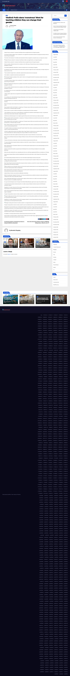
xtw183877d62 (66, 579)
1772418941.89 (45, 486)
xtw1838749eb (66, 541)
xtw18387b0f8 (61, 612)
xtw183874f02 (66, 546)
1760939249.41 (55, 330)
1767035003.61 (50, 409)
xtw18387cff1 (56, 634)
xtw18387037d (61, 495)
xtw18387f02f (51, 660)
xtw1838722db (46, 515)
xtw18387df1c (56, 647)
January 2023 (55, 158)
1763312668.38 (55, 361)
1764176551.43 (50, 372)
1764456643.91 (40, 376)
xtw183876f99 (66, 568)
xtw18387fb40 (66, 669)
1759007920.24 (65, 317)
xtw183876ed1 (51, 568)
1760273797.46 (60, 321)
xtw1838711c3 (51, 506)
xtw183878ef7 (56, 592)
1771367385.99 (40, 469)
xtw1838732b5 (51, 524)
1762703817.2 (40, 354)
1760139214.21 (65, 319)
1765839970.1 (50, 394)
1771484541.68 (40, 471)
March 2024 (55, 123)
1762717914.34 (45, 354)
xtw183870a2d (41, 502)
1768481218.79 (40, 429)
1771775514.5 (45, 475)
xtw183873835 (51, 528)
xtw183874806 (41, 541)
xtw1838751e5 (66, 548)
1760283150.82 (65, 321)
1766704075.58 (50, 405)
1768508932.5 (45, 429)
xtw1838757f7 (61, 552)
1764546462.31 (61, 376)
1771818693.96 (55, 475)
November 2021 (56, 194)
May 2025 (55, 92)
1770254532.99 (60, 451)
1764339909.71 (50, 374)
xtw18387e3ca (56, 649)
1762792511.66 (55, 354)
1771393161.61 (45, 469)
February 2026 (55, 69)
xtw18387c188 (66, 623)
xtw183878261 (66, 581)
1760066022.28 (55, 319)
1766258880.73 (65, 398)
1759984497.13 (40, 319)
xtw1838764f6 (56, 561)
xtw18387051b (46, 497)
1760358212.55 (50, 323)
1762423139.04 (51, 350)
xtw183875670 (51, 552)
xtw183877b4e (56, 579)
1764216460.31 (60, 372)
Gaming (54, 257)
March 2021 (55, 214)
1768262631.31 (60, 425)
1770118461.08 (40, 451)
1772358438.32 (60, 484)
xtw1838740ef (66, 535)
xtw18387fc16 (56, 671)
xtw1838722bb (66, 513)
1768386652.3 (51, 427)
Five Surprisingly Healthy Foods (59, 47)
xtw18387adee (46, 612)
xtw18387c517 (46, 627)
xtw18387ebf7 (61, 656)
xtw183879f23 (61, 601)
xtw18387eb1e (46, 656)
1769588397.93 (61, 442)
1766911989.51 (60, 407)
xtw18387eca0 (46, 658)
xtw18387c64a (56, 627)
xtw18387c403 (61, 625)
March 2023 (55, 153)
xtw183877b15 (51, 579)
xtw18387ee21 (61, 658)
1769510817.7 (51, 442)
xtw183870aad (51, 502)
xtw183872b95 (66, 519)
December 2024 (56, 105)
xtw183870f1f (46, 504)
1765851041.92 (55, 394)
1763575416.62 (40, 365)
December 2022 (56, 161)
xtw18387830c (51, 583)
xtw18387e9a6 (51, 654)
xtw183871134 (41, 506)
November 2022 (56, 163)
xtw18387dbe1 (51, 645)
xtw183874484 (66, 537)
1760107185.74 (60, 319)
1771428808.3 (50, 469)
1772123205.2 (66, 480)
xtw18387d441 (42, 638)
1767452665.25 (40, 416)
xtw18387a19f (41, 603)
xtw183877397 (56, 572)
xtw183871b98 (61, 508)
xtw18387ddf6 (46, 647)
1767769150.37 (65, 418)
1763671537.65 (60, 365)
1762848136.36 (65, 354)
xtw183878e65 (46, 592)
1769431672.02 (65, 440)
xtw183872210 (61, 513)
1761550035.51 (45, 339)
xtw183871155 (46, 506)
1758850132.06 (55, 317)
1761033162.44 (45, 332)
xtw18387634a (61, 559)
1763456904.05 (50, 363)
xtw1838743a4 (51, 537)
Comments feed (56, 282)
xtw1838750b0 (46, 548)
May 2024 (55, 120)
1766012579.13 (50, 396)
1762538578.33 (40, 352)
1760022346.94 (45, 319)
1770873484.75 (60, 460)
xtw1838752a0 (46, 550)
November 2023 (56, 133)
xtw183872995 (41, 519)
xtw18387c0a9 (56, 623)
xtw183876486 (41, 561)
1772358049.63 (55, 484)
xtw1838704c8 (41, 497)
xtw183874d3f (46, 546)
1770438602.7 (60, 453)
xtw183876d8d (46, 568)
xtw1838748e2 (56, 541)
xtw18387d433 (66, 636)
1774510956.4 (61, 493)
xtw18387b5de (61, 616)
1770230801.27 (55, 451)
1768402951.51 (55, 427)
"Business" (55, 244)
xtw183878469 (56, 583)
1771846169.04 (65, 475)
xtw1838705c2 (56, 497)
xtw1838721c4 (56, 513)
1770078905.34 (65, 449)
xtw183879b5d (51, 601)
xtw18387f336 (42, 665)
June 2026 (55, 59)
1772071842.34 (55, 480)
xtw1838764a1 (46, 561)
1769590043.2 (66, 442)
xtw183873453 (41, 526)
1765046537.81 (60, 383)
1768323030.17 (40, 427)
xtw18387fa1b (47, 669)
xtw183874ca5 (42, 546)
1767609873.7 (66, 416)
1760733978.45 (55, 328)
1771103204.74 (45, 464)
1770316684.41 (40, 453)
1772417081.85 (40, 486)
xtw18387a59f (56, 605)
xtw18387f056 (56, 660)
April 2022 (55, 181)
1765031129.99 (55, 383)
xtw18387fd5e (66, 671)
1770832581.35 (50, 460)
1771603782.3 (40, 473)
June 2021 (55, 206)
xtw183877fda (56, 581)
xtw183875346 (56, 550)
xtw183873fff (56, 535)
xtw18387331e (61, 524)
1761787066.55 (55, 341)
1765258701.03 (65, 385)
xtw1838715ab (41, 508)
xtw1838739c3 (51, 530)
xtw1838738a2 (61, 528)
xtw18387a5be (61, 605)
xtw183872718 (51, 517)
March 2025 (55, 97)
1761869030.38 (40, 343)
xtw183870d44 (61, 502)
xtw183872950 (66, 517)
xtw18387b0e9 (56, 612)
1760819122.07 (65, 328)
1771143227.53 (55, 464)
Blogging (55, 249)
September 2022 (56, 168)
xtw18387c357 (51, 625)
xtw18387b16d (46, 614)
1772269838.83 (40, 484)
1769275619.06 (65, 438)
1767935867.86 (60, 420)
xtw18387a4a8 (41, 605)
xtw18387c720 (66, 627)
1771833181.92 (60, 475)
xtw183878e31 (42, 592)
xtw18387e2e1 (51, 649)
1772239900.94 (61, 482)
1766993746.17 (45, 409)
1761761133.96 (50, 341)
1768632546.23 (65, 429)
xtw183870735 (66, 497)
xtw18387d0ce (66, 634)
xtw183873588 (56, 526)
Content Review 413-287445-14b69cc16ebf (42, 298)
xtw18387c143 (61, 623)
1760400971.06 (55, 323)
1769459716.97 (40, 442)
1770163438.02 (50, 451)
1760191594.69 (45, 321)
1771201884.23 (65, 464)
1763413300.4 (45, 363)
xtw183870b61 (56, 502)
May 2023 (55, 148)
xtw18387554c (46, 552)
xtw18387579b (56, 552)
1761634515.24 (60, 339)
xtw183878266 (41, 583)
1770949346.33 (45, 462)
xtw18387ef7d (42, 660)
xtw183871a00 (56, 508)
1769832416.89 (50, 447)
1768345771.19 (46, 427)
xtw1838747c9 (66, 539)
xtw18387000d (41, 495)
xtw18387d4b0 (46, 638)
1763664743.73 (55, 365)
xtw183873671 (66, 526)
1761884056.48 (45, 343)
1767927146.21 (55, 420)
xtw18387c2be (46, 625)
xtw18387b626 (66, 616)
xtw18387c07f (51, 623)
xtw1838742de (46, 537)
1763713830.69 (65, 365)
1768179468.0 (45, 425)
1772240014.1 (66, 482)
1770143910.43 (45, 451)
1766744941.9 (61, 405)
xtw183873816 (46, 528)
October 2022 (55, 166)
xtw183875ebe (51, 557)
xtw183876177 (46, 559)
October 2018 (55, 229)
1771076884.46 (40, 464)
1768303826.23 (65, 425)
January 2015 (55, 237)
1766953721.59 (65, 407)
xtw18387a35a (51, 603)
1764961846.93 (45, 383)
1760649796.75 (45, 328)
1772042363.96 (50, 480)
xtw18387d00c (61, 634)
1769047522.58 (55, 436)
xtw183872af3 (56, 519)
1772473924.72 (55, 486)
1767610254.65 (40, 418)
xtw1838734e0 (51, 526)
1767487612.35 (45, 416)
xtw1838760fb (66, 557)
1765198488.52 (55, 385)
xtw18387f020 (47, 660)
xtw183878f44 (61, 592)
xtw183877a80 (41, 579)
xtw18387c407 (66, 625)
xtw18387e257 (46, 649)
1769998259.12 (50, 449)
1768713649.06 (50, 431)
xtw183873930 (41, 530)
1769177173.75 (45, 438)
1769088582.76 (60, 436)
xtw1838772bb (41, 572)
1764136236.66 (45, 372)
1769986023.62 (45, 449)
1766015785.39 (55, 396)
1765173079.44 (50, 385)
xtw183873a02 (61, 530)
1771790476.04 (50, 475)
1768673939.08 (45, 431)
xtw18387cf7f (42, 634)
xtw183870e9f (42, 504)
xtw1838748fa (61, 541)
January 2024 (55, 128)
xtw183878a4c (41, 590)
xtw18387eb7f (51, 656)
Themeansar (18, 494)
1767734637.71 (60, 418)
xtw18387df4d (61, 647)
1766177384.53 (50, 398)
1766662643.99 (45, 405)
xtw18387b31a (66, 614)
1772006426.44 (40, 480)
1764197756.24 (55, 372)
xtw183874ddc (56, 546)
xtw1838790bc (56, 594)
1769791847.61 (40, 447)
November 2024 (56, 107)
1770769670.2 (66, 458)
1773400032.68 (40, 491)
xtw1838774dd (66, 572)
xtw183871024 (56, 504)
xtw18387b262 (56, 614)
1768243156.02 (55, 425)
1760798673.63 (60, 328)
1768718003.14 (55, 431)
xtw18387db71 (41, 645)
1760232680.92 (55, 321)
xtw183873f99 (51, 535)
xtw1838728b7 (56, 517)
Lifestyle (54, 259)
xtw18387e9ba (56, 654)
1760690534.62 (50, 328)
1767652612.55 (45, 418)
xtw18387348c (46, 526)
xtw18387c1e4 (41, 625)
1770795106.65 (40, 460)
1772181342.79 (50, 482)
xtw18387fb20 (61, 669)
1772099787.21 (61, 480)
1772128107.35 (40, 482)
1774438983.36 (56, 493)
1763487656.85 (55, 363)
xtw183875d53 (46, 557)
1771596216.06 (65, 471)
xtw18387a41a (61, 603)
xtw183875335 (51, 550)
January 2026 (55, 72)
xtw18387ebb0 (56, 656)
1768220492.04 (50, 425)
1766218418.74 (60, 398)
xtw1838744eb (41, 539)
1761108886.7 (55, 332)
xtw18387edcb (56, 658)
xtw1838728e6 (61, 517)
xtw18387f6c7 (66, 665)
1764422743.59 (65, 374)
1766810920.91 (40, 407)
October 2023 (55, 135)
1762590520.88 (50, 352)
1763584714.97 (45, 365)
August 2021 (55, 201)
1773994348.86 (65, 491)
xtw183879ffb (66, 601)
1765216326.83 (60, 385)
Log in (54, 277)
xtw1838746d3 (56, 539)
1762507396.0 (66, 350)
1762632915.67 (60, 352)
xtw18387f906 (66, 667)
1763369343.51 (65, 361)
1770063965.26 (60, 449)
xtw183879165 (66, 594)
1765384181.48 (60, 387)
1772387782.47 (65, 484)
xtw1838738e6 (66, 528)
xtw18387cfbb (51, 634)
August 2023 (55, 140)
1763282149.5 (50, 361)
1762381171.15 (46, 350)
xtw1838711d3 (56, 506)
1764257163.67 (65, 372)
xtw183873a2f (66, 530)
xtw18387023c (46, 495)
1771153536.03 (60, 464)
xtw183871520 (66, 506)
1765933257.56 (40, 396)
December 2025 (56, 74)
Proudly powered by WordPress (6, 494)
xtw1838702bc (51, 495)
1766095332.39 (65, 396)
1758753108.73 (50, 317)
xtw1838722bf (41, 515)
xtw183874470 (61, 537)
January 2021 (55, 219)
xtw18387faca (56, 669)
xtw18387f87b (51, 667)
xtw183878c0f (56, 590)
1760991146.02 (65, 330)
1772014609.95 (45, 480)
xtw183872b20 (61, 519)
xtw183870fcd (51, 504)
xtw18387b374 (51, 616)
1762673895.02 (65, 352)
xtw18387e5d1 (61, 649)
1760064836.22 (50, 319)
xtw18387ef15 (66, 658)
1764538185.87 (55, 376)
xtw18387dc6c (56, 645)
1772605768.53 (65, 486)
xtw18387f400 (51, 665)
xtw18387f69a (56, 665)
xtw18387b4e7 (56, 616)
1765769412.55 (40, 394)
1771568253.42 (60, 471)
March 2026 (55, 67)
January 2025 (55, 102)
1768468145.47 (65, 427)
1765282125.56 (40, 387)
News (6, 15)
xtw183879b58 (46, 601)
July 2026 (55, 57)
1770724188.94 (56, 458)
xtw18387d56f (61, 638)
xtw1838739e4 (56, 530)
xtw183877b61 (61, 579)
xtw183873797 (41, 528)
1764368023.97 (55, 374)
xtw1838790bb (51, 594)
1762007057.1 (66, 343)
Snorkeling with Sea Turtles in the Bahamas (9, 299)
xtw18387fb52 (42, 671)
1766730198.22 (56, 405)
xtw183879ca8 (56, 601)
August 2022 (55, 171)
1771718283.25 (60, 473)
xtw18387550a (66, 550)
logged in (9, 254)
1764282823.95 (40, 374)
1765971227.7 (45, 396)
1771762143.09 (40, 475)
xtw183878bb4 (46, 590)
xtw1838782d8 (46, 583)
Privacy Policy (66, 493)
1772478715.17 (60, 486)
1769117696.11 (66, 436)
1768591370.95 (60, 429)
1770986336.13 (55, 462)
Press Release (56, 264)
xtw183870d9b (66, 502)
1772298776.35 (45, 484)
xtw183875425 (61, 550)
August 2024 (55, 115)
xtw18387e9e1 (66, 654)
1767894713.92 (50, 420)
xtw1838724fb (61, 515)
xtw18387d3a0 (61, 636)
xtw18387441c (56, 537)
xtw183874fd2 (41, 548)
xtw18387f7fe (47, 667)
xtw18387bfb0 (41, 623)
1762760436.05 (50, 354)
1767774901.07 (40, 420)
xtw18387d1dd (41, 636)
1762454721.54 (56, 350)
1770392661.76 (50, 453)
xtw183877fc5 (51, 581)
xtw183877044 (46, 570)
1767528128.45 (50, 416)
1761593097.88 (50, 339)
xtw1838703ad (66, 495)
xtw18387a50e (51, 605)
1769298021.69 (40, 440)
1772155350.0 (45, 482)
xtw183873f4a (42, 535)
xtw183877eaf (42, 581)
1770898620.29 (65, 460)
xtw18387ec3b (66, 656)
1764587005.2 (66, 376)
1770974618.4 (50, 462)
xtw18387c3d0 (56, 625)
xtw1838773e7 (61, 572)
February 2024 (55, 125)
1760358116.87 (45, 323)
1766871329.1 (50, 407)
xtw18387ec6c (41, 658)
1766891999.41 (55, 407)
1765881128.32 (60, 394)
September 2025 (56, 82)
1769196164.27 (50, 438)
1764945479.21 (40, 383)
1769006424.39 (45, 436)
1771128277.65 (50, 464)
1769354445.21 (50, 440)
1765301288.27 (45, 387)
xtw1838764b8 (51, 561)
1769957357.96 (40, 449)
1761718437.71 (45, 341)
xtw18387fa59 (51, 669)
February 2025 (55, 100)
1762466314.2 (61, 350)
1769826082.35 (45, 447)
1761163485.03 (65, 332)
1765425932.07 (65, 387)
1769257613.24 (60, 438)
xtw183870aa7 (46, 502)
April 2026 (55, 64)
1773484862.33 (45, 491)
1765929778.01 (65, 394)
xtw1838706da (61, 497)
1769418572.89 (60, 440)
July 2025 (55, 87)
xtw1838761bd (51, 559)
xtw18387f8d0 (56, 667)
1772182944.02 (55, 482)
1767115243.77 (65, 409)
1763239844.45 (45, 361)
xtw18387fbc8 (47, 671)
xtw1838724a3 (56, 515)
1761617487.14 (55, 339)
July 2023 (55, 143)
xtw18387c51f (51, 627)
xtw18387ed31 (51, 658)
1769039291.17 (50, 436)
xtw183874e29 (61, 546)
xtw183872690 (46, 517)
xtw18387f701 (42, 667)
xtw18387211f (51, 513)
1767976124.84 (65, 420)
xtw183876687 (61, 561)
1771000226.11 (60, 462)
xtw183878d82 (66, 590)
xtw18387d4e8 (51, 638)
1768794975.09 (65, 431)
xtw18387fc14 (51, 671)
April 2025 (55, 95)
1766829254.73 (45, 407)
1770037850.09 (55, 449)
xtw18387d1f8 (46, 636)
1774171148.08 (45, 493)
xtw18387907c (46, 594)
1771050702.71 (65, 462)
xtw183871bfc (66, 508)
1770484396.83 (65, 453)
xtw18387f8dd (61, 667)
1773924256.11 (60, 491)
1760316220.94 (40, 323)
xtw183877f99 (46, 581)
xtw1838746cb (51, 539)
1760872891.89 (45, 330)
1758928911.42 (60, 317)
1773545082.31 (50, 491)
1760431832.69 (60, 323)
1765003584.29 (50, 383)
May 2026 (55, 62)
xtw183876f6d (61, 568)
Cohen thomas (12, 246)
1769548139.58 (55, 442)
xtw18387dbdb (46, 645)
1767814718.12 (45, 420)
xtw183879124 (61, 594)
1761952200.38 (55, 343)
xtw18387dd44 (66, 645)
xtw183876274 (56, 559)
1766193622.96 (55, 398)
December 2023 (56, 130)
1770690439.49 (46, 458)
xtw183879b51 (42, 601)
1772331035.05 (50, 484)
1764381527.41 (60, 374)
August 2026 (55, 54)
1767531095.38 (55, 416)
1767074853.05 (60, 409)
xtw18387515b (61, 548)
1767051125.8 (55, 409)
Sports (54, 267)
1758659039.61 (45, 317)
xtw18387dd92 (42, 647)
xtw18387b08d (51, 612)
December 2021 (56, 191)
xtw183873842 (56, 528)
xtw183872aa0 (51, 519)
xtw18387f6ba (61, 665)
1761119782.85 (60, 332)
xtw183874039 (61, 535)
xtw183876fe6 (41, 570)
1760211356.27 (50, 321)
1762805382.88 (60, 354)
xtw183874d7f (51, 546)
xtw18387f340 (47, 665)
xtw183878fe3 (41, 594)
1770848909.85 (55, 460)
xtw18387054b (51, 497)
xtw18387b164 (41, 614)
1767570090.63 (61, 416)
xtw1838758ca (66, 552)
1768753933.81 (60, 431)
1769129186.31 (40, 438)
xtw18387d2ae (51, 636)
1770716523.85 (51, 458)
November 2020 (56, 224)
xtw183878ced (61, 590)
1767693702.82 (55, 418)
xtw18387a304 (46, 603)
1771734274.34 (65, 473)
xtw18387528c (41, 550)
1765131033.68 (45, 385)
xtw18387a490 (66, 603)
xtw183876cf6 (42, 568)
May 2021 (55, 209)
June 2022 (55, 176)
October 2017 (55, 232)
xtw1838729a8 (46, 519)
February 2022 (55, 186)
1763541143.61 (65, 363)
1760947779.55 (60, 330)
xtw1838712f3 (61, 506)
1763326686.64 (60, 361)
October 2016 (55, 234)
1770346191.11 (45, 453)
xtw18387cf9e (46, 634)
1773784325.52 (55, 491)
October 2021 (55, 196)
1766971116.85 (40, 409)
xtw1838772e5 (46, 572)
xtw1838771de (61, 570)
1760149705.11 (40, 321)
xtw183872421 (51, 515)
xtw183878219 (61, 581)
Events (54, 252)
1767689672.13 (50, 418)
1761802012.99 (61, 341)
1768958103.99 (40, 436)
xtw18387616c (41, 559)
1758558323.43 (40, 317)
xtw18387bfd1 (46, 623)
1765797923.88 (45, 394)
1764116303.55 (40, 372)
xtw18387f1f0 (61, 660)
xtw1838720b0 (46, 513)
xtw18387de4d (51, 647)
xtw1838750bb (51, 548)
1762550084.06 (45, 352)
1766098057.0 (40, 398)
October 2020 (55, 227)
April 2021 (55, 211)
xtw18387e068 (41, 649)
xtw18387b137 (66, 612)
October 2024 (55, 110)
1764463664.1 (45, 376)
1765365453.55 (55, 387)
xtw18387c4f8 (41, 627)
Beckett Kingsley (13, 25)
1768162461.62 (40, 425)
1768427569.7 (60, 427)
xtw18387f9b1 (42, 669)
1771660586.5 (50, 473)
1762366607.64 (40, 350)
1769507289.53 (46, 442)
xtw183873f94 (47, 535)
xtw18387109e (61, 504)
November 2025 (56, 77)
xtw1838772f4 (51, 572)
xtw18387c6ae (61, 627)
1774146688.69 (40, 493)
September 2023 (56, 138)
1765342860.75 (50, 387)
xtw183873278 (46, 524)
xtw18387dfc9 (66, 647)
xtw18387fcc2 (61, 671)
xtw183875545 (41, 552)
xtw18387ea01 (41, 656)
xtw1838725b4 (41, 517)
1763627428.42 (50, 365)
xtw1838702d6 (56, 495)
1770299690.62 (65, 451)
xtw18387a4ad (46, 605)
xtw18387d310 (56, 636)
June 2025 (55, 90)
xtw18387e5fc (66, 649)
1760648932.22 (40, 328)
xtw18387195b (51, 508)
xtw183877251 (66, 570)
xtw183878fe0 (66, 592)
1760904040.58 (50, 330)
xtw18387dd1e (61, 645)
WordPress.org (56, 284)
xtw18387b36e (46, 616)
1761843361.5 (66, 341)
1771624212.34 (45, 473)
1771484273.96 (65, 469)
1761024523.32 (40, 332)
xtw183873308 (56, 524)
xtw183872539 (66, 515)
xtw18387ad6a (41, 612)
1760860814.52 (40, 330)
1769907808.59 (60, 447)
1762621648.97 (55, 352)
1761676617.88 (65, 339)
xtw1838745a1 (46, 539)
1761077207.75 (51, 332)
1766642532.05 (40, 405)
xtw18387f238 (66, 660)
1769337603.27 (45, 440)
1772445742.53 (50, 486)
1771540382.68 (50, 471)
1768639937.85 (40, 431)
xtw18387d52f (56, 638)
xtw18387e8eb (41, 654)
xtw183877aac (46, 579)
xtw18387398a (46, 530)
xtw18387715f (56, 570)
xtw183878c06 (51, 590)
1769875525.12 (55, 447)
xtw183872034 (41, 513)
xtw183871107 (66, 504)
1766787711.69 (65, 405)
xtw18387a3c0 (56, 603)
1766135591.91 (45, 398)
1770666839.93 (40, 458)
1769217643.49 (55, 438)
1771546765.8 (55, 471)
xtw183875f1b (56, 557)
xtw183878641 (66, 583)
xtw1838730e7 (41, 524)
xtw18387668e (66, 561)
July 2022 (55, 173)
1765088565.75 (65, 383)
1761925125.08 (50, 343)
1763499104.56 (60, 363)
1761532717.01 (40, 339)
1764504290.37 (50, 376)
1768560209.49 (55, 429)
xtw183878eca (51, 592)
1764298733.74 (45, 374)
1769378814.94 (55, 440)
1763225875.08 (40, 361)
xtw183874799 (61, 539)
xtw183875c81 (42, 557)
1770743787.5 (61, 458)
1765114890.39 (40, 385)
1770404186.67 (55, 453)
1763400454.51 (40, 363)
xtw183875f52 (61, 557)
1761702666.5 (40, 341)
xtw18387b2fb (61, 614)
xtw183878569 (61, 583)
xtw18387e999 (46, 654)
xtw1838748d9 (51, 541)
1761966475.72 (61, 343)
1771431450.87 (55, 469)
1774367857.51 (51, 493)
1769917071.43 (65, 447)
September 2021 (56, 199)
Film (54, 254)
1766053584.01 (60, 396)
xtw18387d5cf (66, 638)
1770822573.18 (45, 460)
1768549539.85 (50, 429)
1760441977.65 (65, 323)
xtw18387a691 (66, 605)
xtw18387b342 (41, 616)
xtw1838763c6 (66, 559)
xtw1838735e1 (61, 526)
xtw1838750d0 (56, 548)
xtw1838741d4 (41, 537)
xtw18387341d (66, 524)
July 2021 (55, 204)
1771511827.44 (45, 471)
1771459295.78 (60, 469)
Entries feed (55, 279)
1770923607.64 (40, 462)
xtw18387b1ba (51, 614)
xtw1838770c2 (51, 570)
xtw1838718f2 (46, 508)
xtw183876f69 (56, 568)
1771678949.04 (55, 473)
